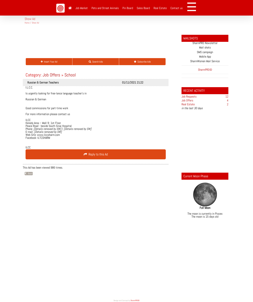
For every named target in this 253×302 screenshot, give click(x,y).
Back (29, 173)
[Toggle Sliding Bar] (193, 8)
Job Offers (51, 75)
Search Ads (97, 61)
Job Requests (189, 96)
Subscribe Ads (143, 61)
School (70, 75)
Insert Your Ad (50, 61)
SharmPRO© (135, 300)
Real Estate (188, 104)
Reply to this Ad (97, 154)
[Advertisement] (92, 42)
